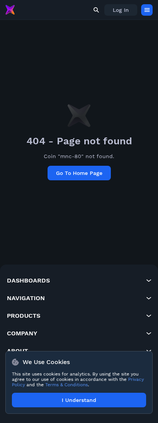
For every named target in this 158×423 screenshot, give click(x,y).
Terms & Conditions (66, 384)
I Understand (79, 400)
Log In (121, 10)
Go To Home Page (79, 173)
